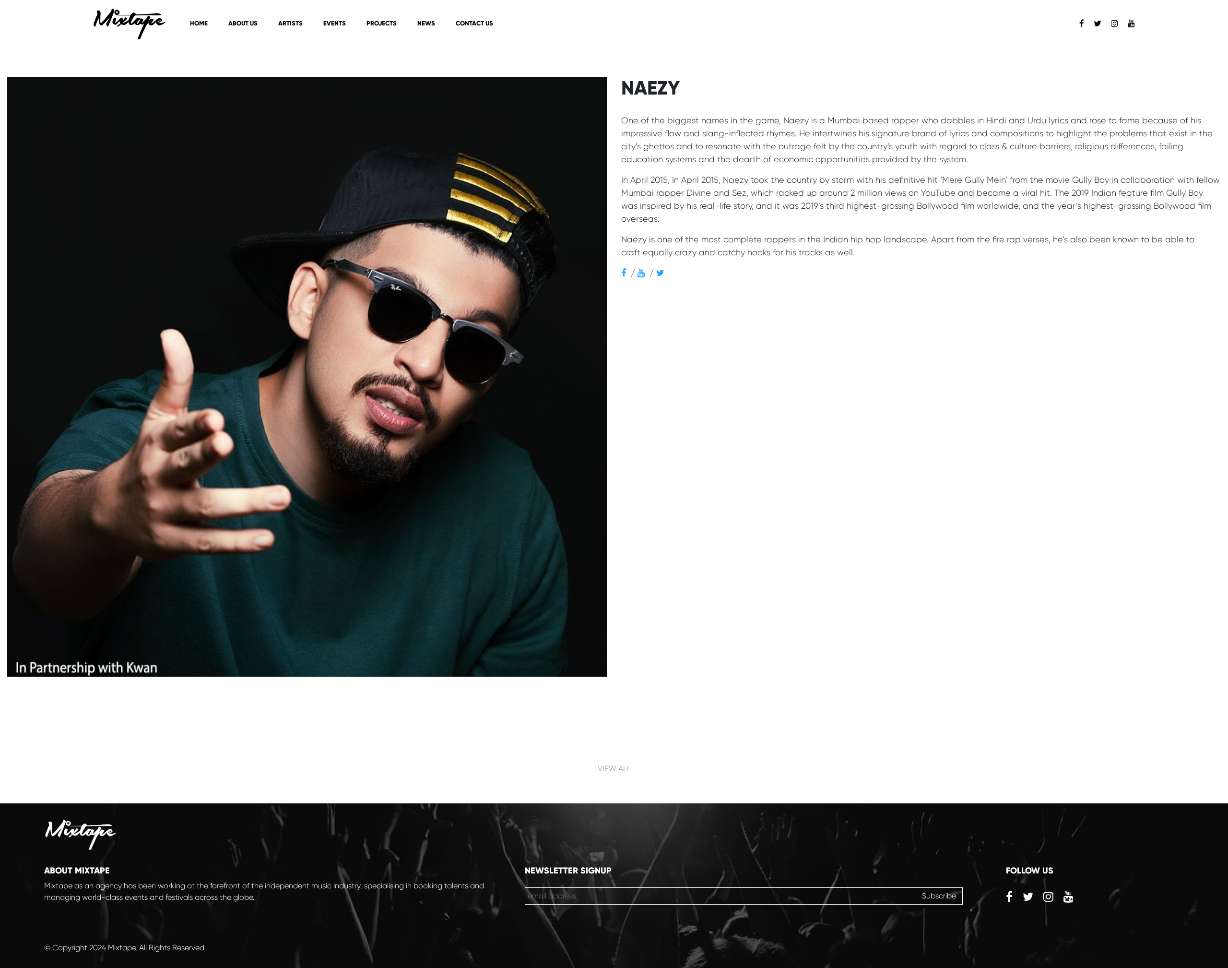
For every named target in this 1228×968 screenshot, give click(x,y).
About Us (243, 23)
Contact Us (474, 23)
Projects (381, 23)
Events (334, 23)
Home (199, 23)
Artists (290, 23)
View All (614, 768)
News (426, 23)
